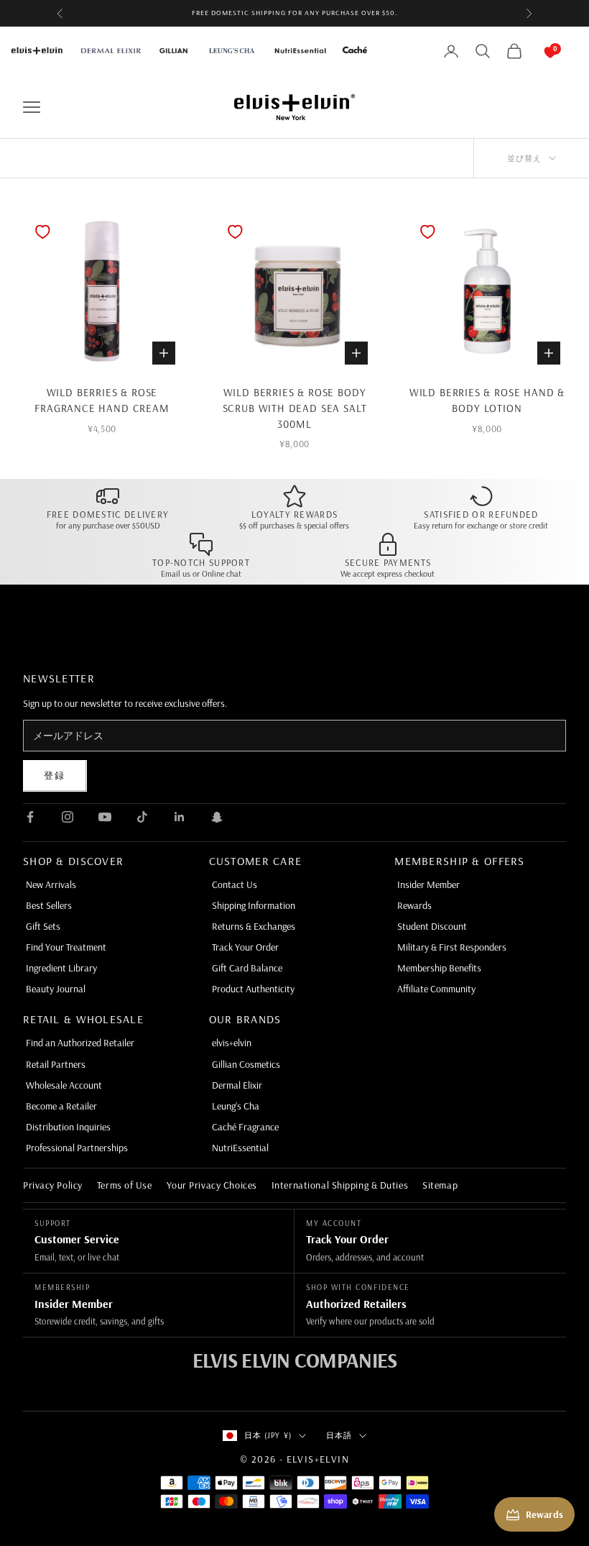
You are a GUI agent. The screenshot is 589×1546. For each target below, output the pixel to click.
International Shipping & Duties (340, 1185)
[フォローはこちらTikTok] (142, 817)
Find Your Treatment (66, 947)
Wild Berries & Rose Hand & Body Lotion (487, 400)
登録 (55, 775)
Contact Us (234, 884)
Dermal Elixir (237, 1085)
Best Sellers (49, 905)
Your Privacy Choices (212, 1185)
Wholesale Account (64, 1085)
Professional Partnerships (77, 1147)
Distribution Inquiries (68, 1126)
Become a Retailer (61, 1105)
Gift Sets (43, 926)
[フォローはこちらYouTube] (105, 817)
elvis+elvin (231, 1042)
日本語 (339, 1435)
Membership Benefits (439, 967)
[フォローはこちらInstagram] (67, 817)
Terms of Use (124, 1185)
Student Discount (432, 926)
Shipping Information (253, 905)
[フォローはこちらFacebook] (30, 817)
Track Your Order (245, 947)
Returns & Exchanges (253, 926)
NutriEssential (240, 1147)
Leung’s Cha (235, 1105)
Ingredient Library (61, 967)
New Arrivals (51, 884)
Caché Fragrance (245, 1126)
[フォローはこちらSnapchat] (217, 817)
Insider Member (428, 884)
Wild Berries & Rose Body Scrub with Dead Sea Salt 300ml (295, 408)
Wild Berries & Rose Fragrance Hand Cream (102, 400)
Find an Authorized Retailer (80, 1042)
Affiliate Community (436, 988)
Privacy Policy (53, 1185)
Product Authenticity (253, 988)
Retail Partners (55, 1064)
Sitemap (440, 1185)
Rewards (414, 905)
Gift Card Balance (247, 967)
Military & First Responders (451, 947)
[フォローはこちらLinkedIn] (179, 817)
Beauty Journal (55, 988)
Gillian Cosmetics (246, 1064)
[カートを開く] (536, 51)
